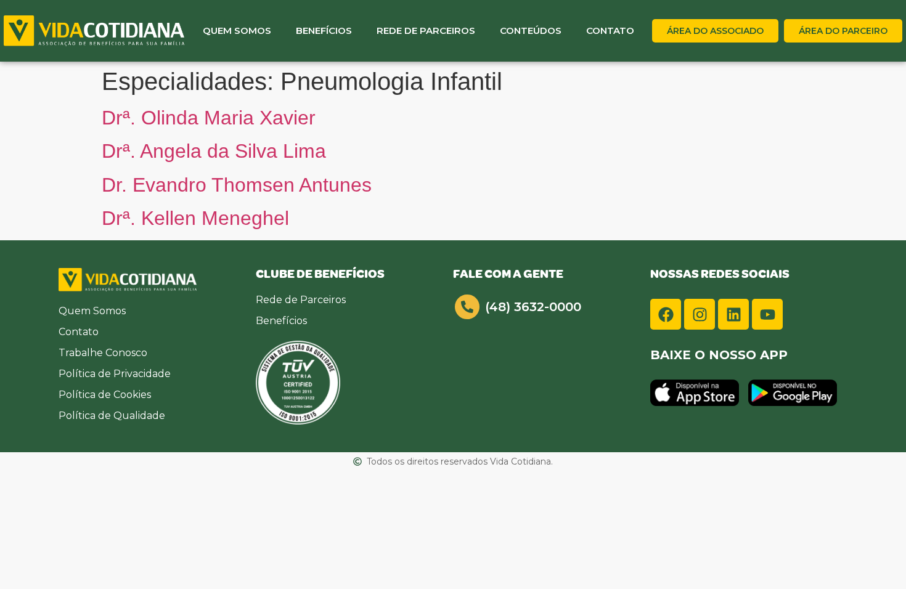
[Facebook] (665, 314)
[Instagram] (699, 314)
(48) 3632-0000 (533, 306)
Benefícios (324, 30)
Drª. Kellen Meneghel (195, 218)
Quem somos (237, 30)
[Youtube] (767, 314)
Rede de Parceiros (426, 30)
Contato (610, 30)
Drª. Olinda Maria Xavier (209, 118)
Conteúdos (530, 30)
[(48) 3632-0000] (467, 307)
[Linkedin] (733, 314)
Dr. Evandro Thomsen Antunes (237, 185)
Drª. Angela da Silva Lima (214, 151)
